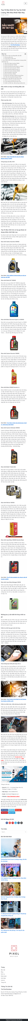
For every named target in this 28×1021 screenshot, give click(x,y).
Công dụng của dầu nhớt (10, 58)
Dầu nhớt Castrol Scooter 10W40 (12, 67)
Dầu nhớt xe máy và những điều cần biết (12, 55)
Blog (2, 972)
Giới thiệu (3, 978)
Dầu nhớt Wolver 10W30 (10, 73)
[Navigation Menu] (25, 3)
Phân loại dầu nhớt (9, 57)
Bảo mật (3, 970)
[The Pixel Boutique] (3, 3)
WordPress (19, 1020)
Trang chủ (3, 982)
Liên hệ (2, 980)
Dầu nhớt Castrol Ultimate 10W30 (12, 70)
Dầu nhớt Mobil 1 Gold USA (11, 72)
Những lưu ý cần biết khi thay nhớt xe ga (12, 78)
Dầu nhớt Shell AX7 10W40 (11, 64)
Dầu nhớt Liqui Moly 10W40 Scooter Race (14, 75)
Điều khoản (4, 976)
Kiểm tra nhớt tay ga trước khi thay (12, 79)
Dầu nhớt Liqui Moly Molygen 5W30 (13, 76)
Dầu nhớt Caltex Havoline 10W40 (12, 63)
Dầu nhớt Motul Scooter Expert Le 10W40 (14, 66)
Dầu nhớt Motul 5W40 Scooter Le (12, 69)
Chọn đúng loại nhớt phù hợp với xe (13, 81)
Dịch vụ (3, 974)
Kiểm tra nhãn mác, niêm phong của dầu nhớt (15, 83)
